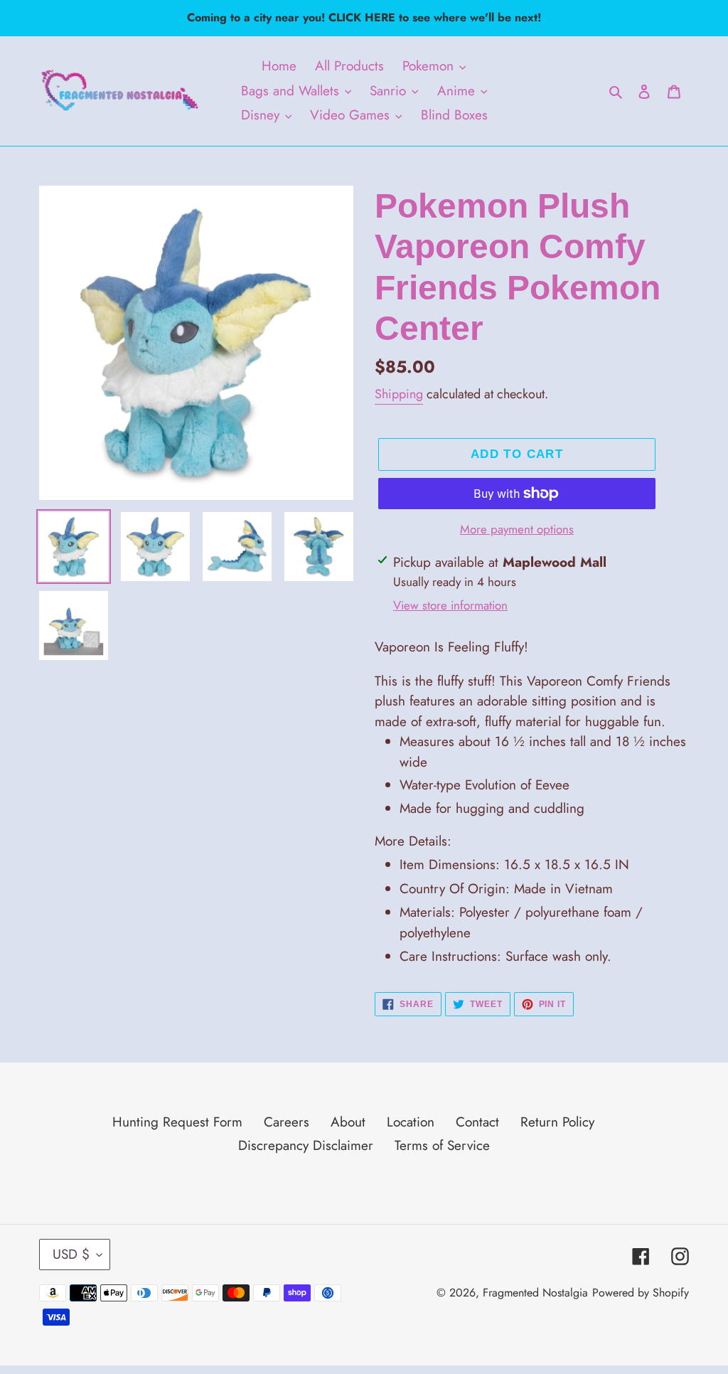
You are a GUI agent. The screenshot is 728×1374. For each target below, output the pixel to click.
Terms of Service (442, 1145)
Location (410, 1121)
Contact (477, 1121)
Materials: (521, 922)
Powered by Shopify (640, 1292)
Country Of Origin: (506, 888)
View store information (450, 605)
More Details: (413, 841)
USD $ (71, 1254)
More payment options (517, 529)
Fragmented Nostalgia (535, 1292)
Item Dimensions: (514, 864)
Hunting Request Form (177, 1121)
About (348, 1121)
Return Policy (557, 1121)
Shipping (399, 394)
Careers (286, 1121)
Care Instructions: (505, 956)
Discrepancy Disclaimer (305, 1145)
